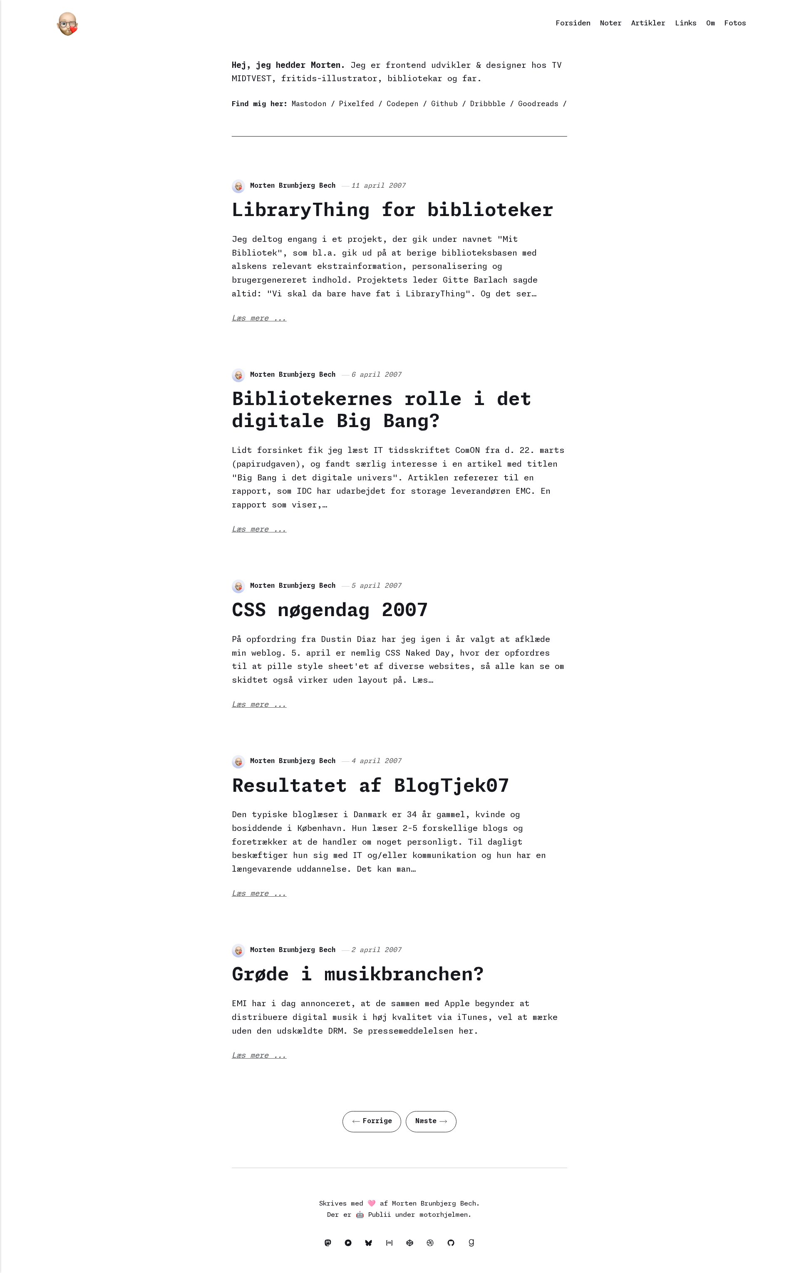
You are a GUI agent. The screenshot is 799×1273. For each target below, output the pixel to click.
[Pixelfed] (350, 1244)
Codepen (403, 104)
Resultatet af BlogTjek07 (370, 786)
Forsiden (573, 23)
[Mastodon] (330, 1244)
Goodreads (538, 104)
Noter (611, 23)
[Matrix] (391, 1244)
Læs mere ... (259, 318)
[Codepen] (412, 1244)
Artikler (648, 23)
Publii (379, 1215)
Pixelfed (356, 104)
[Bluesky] (371, 1244)
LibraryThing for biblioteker (392, 210)
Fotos (735, 23)
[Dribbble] (432, 1244)
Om (710, 23)
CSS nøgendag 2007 (330, 611)
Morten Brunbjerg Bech (292, 186)
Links (686, 23)
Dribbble (488, 104)
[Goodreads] (471, 1244)
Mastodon (309, 104)
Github (444, 104)
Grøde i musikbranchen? (358, 975)
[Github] (453, 1244)
